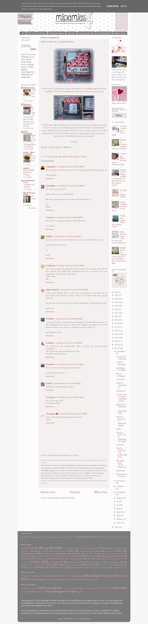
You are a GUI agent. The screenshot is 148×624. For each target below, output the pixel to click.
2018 (117, 323)
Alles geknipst (92, 576)
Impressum (42, 33)
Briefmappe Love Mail (121, 369)
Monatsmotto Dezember (121, 475)
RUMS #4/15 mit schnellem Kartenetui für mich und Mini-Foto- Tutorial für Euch (119, 255)
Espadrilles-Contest (79, 548)
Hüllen (71, 551)
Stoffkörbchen (100, 559)
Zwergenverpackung (78, 567)
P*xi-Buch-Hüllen (94, 556)
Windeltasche (42, 567)
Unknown (51, 265)
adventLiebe (121, 391)
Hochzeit (67, 588)
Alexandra (51, 166)
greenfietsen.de (29, 180)
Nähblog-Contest (70, 537)
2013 (117, 341)
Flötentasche (104, 548)
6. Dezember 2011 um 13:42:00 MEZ (70, 397)
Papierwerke (119, 588)
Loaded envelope (104, 588)
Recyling (38, 559)
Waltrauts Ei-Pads (120, 33)
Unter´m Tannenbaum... (121, 385)
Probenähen (25, 558)
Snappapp (76, 559)
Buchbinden (25, 588)
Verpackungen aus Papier (61, 591)
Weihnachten (87, 564)
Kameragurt (96, 551)
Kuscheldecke (61, 553)
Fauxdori (93, 548)
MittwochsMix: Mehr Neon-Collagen (29, 172)
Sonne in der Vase (33, 158)
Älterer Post (100, 492)
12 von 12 (26, 537)
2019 (117, 320)
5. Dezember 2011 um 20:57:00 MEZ (74, 289)
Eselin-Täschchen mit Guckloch (29, 184)
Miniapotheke (119, 554)
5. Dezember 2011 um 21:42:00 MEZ (68, 319)
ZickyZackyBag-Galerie (86, 33)
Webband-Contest (114, 537)
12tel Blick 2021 (77, 576)
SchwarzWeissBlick (82, 579)
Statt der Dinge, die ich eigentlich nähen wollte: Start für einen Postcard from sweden (29, 117)
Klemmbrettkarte (78, 588)
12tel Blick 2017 (37, 576)
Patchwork (119, 556)
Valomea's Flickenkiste (27, 105)
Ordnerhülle (78, 556)
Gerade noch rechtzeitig (121, 357)
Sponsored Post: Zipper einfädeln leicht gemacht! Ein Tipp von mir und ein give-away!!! (119, 177)
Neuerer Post (48, 492)
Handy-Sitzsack (58, 551)
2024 (117, 302)
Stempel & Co (35, 591)
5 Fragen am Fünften (39, 537)
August (120, 498)
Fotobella (117, 548)
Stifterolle (87, 558)
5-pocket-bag (52, 156)
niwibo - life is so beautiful (29, 153)
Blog (23, 33)
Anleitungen (71, 33)
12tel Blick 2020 (63, 576)
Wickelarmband (104, 565)
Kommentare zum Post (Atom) (62, 498)
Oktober (120, 486)
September (121, 492)
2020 (117, 316)
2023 (117, 306)
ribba (80, 591)
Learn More (112, 6)
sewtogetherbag (118, 567)
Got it (124, 6)
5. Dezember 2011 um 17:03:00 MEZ (70, 166)
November (121, 481)
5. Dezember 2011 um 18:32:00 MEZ (69, 217)
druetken (50, 364)
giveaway (24, 540)
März (119, 515)
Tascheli (24, 562)
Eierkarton (33, 588)
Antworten (50, 178)
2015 (117, 334)
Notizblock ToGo (48, 556)
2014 (117, 337)
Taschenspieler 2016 (95, 562)
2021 (117, 313)
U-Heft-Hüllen (51, 564)
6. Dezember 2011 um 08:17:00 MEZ (69, 364)
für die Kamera (93, 567)
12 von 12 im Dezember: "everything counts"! (121, 397)
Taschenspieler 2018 (115, 562)
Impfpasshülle (84, 551)
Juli (118, 501)
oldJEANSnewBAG (104, 33)
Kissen (119, 551)
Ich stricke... (33, 198)
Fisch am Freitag (49, 579)
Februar (120, 519)
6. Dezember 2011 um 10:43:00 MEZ (66, 383)
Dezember (121, 351)
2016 (117, 330)
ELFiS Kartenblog (27, 133)
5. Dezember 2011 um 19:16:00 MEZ (70, 265)
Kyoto (88, 554)
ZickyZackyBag (60, 567)
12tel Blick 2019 (50, 576)
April (119, 512)
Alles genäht (63, 156)
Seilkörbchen (64, 559)
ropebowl (105, 567)
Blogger (87, 618)
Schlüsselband (50, 558)
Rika (50, 383)
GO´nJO (45, 551)
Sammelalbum (25, 592)
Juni (118, 505)
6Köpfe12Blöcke (27, 548)
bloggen (124, 537)
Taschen (83, 156)
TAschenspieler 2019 (116, 559)
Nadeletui (24, 556)
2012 (117, 344)
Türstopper (37, 565)
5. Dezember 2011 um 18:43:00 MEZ (66, 236)
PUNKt (50, 319)
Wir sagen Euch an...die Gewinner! (121, 463)
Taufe (43, 592)
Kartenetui (109, 551)
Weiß (118, 429)
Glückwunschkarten (50, 588)
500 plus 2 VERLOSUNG (123, 193)
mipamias (51, 414)
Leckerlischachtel (91, 588)
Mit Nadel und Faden (29, 194)
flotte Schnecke (53, 289)
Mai (118, 508)
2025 (117, 299)
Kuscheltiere (76, 553)
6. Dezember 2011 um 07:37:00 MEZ (68, 343)
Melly (49, 236)
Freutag (50, 537)
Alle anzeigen (32, 208)
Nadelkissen (35, 556)
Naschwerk (120, 470)
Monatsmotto (58, 537)
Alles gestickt (74, 156)
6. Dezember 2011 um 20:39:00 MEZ (72, 414)
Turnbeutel (25, 565)
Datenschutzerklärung (56, 33)
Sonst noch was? (87, 537)
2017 (117, 327)
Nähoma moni (28, 87)
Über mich (31, 33)
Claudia (50, 343)
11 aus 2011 (120, 379)
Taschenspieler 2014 (75, 562)
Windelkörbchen (27, 567)
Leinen (107, 554)
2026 (117, 295)
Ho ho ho (120, 444)
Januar (119, 522)
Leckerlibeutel (97, 554)
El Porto (66, 548)
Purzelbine (51, 186)
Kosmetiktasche (28, 553)
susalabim (89, 88)
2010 (117, 527)
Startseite (75, 492)
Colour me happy (36, 579)
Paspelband (108, 556)
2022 (117, 309)
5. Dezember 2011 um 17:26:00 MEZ (70, 186)
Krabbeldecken (47, 554)
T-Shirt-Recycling (120, 363)
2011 (117, 348)
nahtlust (26, 168)
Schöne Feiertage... (121, 375)
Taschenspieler (56, 562)
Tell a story (102, 537)
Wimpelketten (118, 565)
